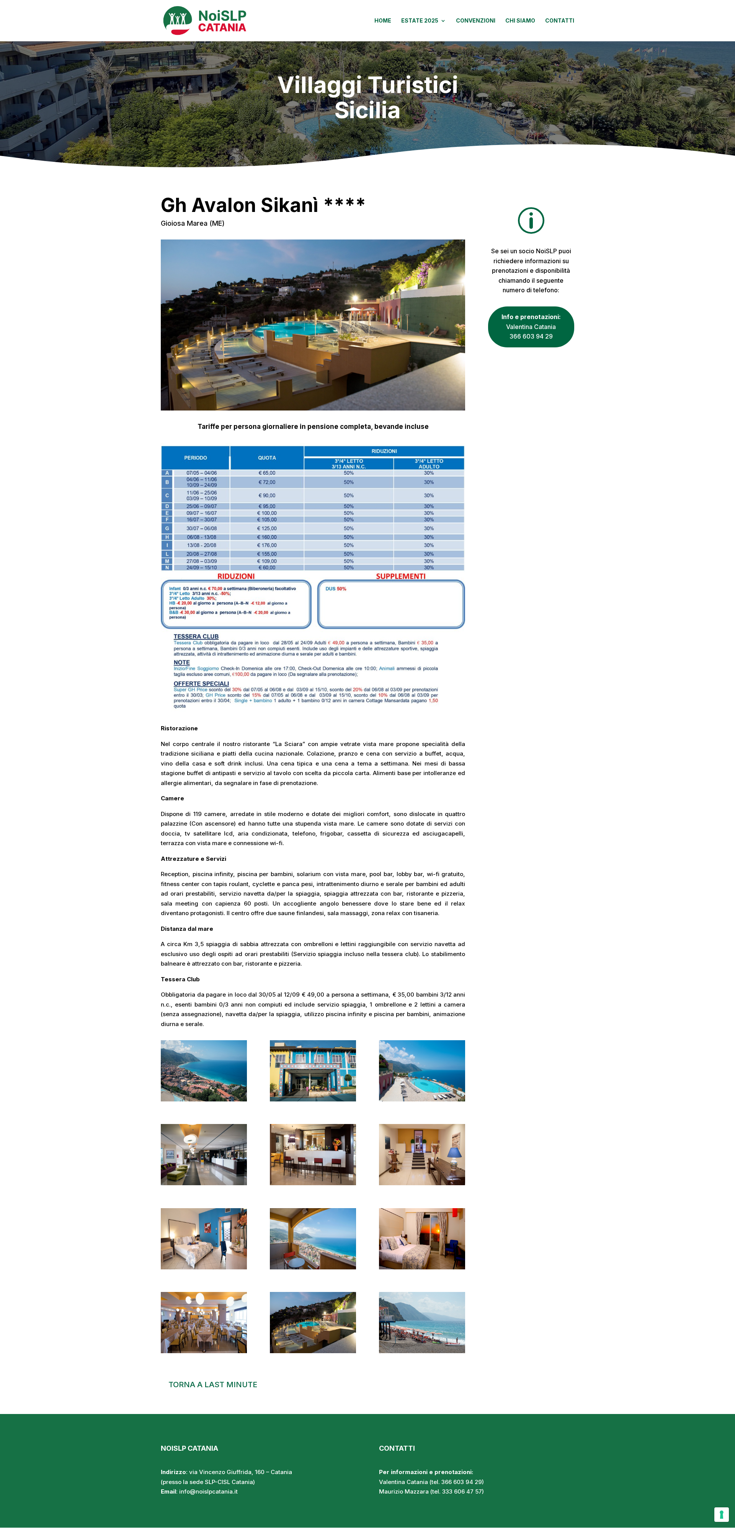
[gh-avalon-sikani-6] (422, 1183)
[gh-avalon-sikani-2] (313, 1099)
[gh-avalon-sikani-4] (204, 1183)
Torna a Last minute (212, 1384)
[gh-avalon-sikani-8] (313, 1267)
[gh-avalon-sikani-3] (422, 1099)
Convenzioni (475, 21)
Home (382, 21)
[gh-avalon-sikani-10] (204, 1351)
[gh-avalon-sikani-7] (204, 1267)
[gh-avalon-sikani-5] (313, 1183)
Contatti (559, 21)
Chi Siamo (520, 21)
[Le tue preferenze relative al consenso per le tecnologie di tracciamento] (721, 1514)
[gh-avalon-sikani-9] (422, 1267)
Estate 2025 (419, 21)
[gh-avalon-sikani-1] (204, 1099)
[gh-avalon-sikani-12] (422, 1351)
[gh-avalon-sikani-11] (313, 1351)
